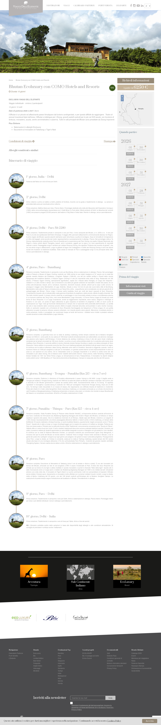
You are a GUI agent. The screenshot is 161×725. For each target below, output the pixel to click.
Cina (59, 658)
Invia (110, 698)
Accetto (150, 721)
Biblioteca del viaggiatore (140, 658)
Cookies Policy (114, 721)
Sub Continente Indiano (80, 583)
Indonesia (61, 663)
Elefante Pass (111, 656)
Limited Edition (38, 658)
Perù (59, 656)
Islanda (60, 681)
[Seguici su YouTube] (138, 6)
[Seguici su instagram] (134, 6)
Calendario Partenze (84, 6)
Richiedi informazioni (135, 80)
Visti (108, 653)
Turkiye (60, 671)
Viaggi (67, 6)
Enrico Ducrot (87, 658)
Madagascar (62, 676)
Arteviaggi (36, 668)
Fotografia (36, 663)
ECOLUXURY (87, 653)
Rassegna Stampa (137, 666)
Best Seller (37, 661)
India (59, 673)
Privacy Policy (111, 668)
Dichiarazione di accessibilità (141, 668)
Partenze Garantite (137, 663)
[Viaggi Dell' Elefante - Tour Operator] (25, 5)
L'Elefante (121, 6)
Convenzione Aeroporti (115, 666)
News (133, 661)
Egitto (60, 666)
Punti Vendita (105, 6)
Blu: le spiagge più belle (90, 656)
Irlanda (60, 683)
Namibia (61, 653)
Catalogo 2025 (136, 653)
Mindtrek (36, 671)
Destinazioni (53, 6)
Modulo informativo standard (116, 663)
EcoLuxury (127, 582)
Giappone (61, 661)
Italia (59, 678)
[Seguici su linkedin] (142, 6)
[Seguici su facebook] (131, 6)
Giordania (61, 668)
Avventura (34, 582)
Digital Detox (37, 666)
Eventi (133, 656)
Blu (34, 656)
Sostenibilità (135, 671)
